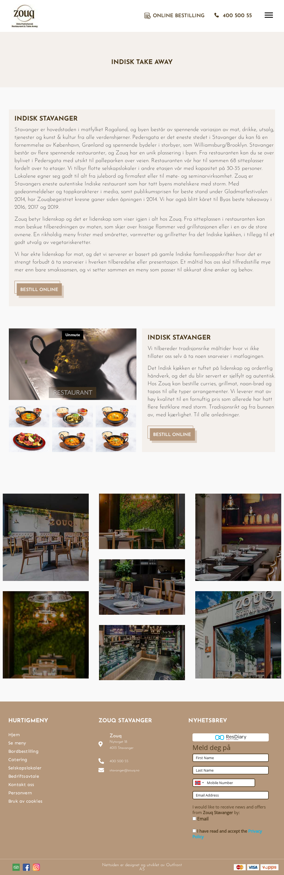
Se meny (17, 743)
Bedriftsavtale (23, 776)
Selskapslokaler (24, 768)
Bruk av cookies (25, 801)
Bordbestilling (23, 751)
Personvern (20, 792)
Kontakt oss (21, 784)
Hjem (14, 734)
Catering (17, 759)
